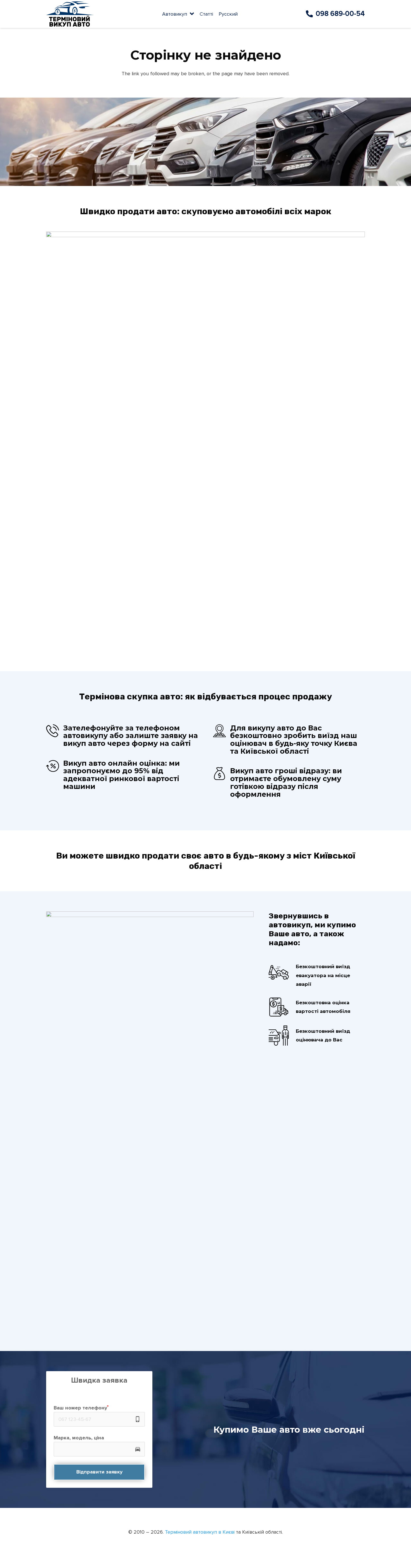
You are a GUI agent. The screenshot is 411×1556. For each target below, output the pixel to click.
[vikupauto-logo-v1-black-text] (70, 14)
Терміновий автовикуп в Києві (200, 1532)
